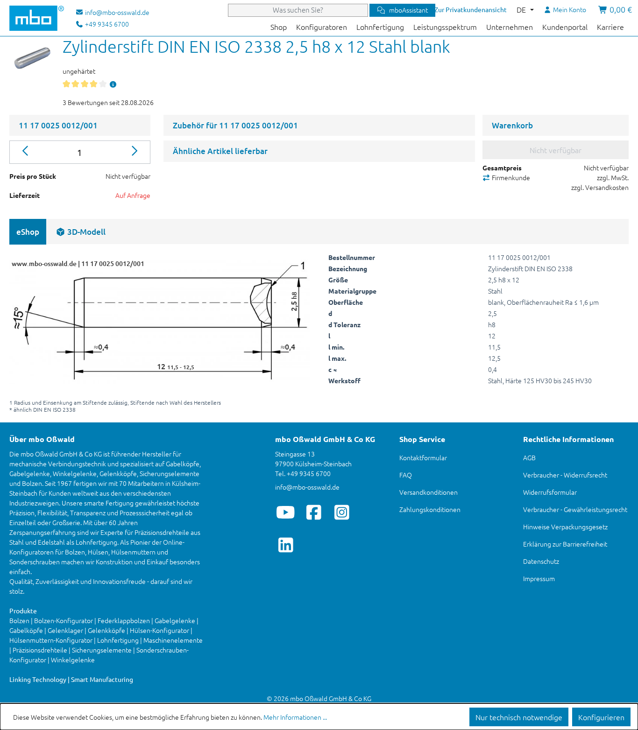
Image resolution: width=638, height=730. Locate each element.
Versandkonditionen (428, 492)
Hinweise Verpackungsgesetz (565, 526)
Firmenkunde (510, 177)
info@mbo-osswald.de (307, 486)
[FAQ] (113, 84)
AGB (529, 457)
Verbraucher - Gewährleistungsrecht (575, 509)
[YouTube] (285, 512)
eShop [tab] (27, 231)
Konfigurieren (601, 717)
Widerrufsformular (550, 492)
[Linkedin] (285, 544)
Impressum (539, 578)
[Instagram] (341, 512)
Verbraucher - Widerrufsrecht (565, 474)
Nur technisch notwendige (518, 717)
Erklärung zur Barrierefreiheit (565, 543)
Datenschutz (541, 561)
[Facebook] (313, 512)
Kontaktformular (423, 457)
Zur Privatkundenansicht (470, 9)
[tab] (81, 232)
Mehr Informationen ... (295, 717)
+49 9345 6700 (106, 23)
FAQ (405, 474)
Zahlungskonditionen (430, 509)
